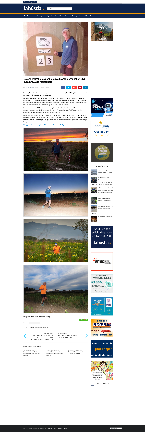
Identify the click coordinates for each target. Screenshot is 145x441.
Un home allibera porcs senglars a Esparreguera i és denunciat (105, 200)
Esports (32, 327)
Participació (76, 16)
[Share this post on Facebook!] (63, 87)
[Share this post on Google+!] (74, 87)
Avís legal (42, 428)
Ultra (37, 323)
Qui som (47, 428)
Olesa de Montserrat (41, 327)
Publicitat (51, 428)
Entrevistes (58, 16)
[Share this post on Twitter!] (68, 87)
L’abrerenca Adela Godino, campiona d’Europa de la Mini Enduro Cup (31, 353)
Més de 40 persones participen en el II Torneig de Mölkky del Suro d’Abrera (55, 353)
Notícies (30, 16)
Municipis (40, 16)
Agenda (49, 16)
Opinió (67, 16)
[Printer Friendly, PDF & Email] (83, 320)
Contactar (93, 16)
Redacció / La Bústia (29, 87)
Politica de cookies (58, 428)
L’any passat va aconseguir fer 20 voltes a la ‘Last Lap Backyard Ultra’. (47, 125)
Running (32, 323)
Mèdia (86, 16)
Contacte (65, 428)
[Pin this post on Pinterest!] (80, 87)
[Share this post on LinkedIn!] (85, 87)
